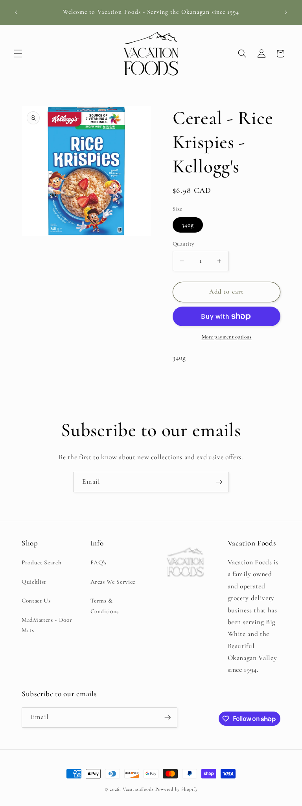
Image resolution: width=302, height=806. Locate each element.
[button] (18, 53)
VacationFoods (138, 789)
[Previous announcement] (16, 12)
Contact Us (36, 600)
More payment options (227, 337)
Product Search (41, 562)
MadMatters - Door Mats (47, 625)
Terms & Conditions (104, 606)
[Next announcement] (286, 12)
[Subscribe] (219, 482)
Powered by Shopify (176, 789)
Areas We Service (113, 581)
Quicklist (34, 581)
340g (188, 224)
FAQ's (98, 562)
